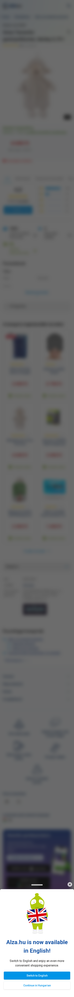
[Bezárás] (69, 884)
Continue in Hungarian (37, 985)
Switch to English (37, 975)
